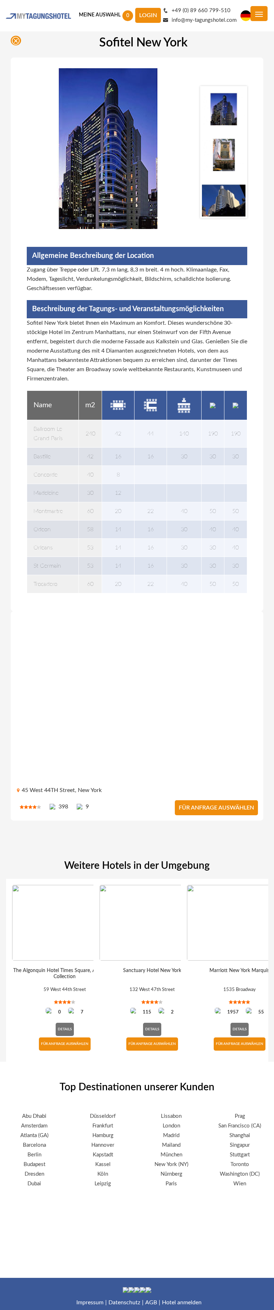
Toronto (239, 1164)
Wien (239, 1183)
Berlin (34, 1154)
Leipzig (103, 1183)
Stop (265, 1070)
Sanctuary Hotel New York (152, 970)
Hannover (102, 1145)
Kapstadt (103, 1154)
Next (223, 228)
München (171, 1154)
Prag (240, 1116)
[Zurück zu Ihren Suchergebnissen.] (17, 42)
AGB (151, 1302)
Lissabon (171, 1116)
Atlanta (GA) (34, 1135)
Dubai (34, 1183)
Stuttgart (240, 1154)
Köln (102, 1174)
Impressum (89, 1302)
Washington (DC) (240, 1174)
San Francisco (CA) (239, 1126)
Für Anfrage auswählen (216, 808)
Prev (223, 76)
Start (259, 1070)
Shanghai (239, 1135)
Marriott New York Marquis (239, 970)
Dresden (34, 1174)
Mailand (171, 1145)
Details (65, 1029)
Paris (171, 1183)
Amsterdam (34, 1126)
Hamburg (102, 1135)
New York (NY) (171, 1164)
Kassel (103, 1164)
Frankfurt (102, 1126)
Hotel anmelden (182, 1302)
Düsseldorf (103, 1116)
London (171, 1126)
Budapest (34, 1164)
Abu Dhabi (34, 1116)
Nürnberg (171, 1174)
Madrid (171, 1135)
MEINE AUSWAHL (100, 15)
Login (148, 15)
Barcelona (34, 1145)
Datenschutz (124, 1302)
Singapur (240, 1145)
